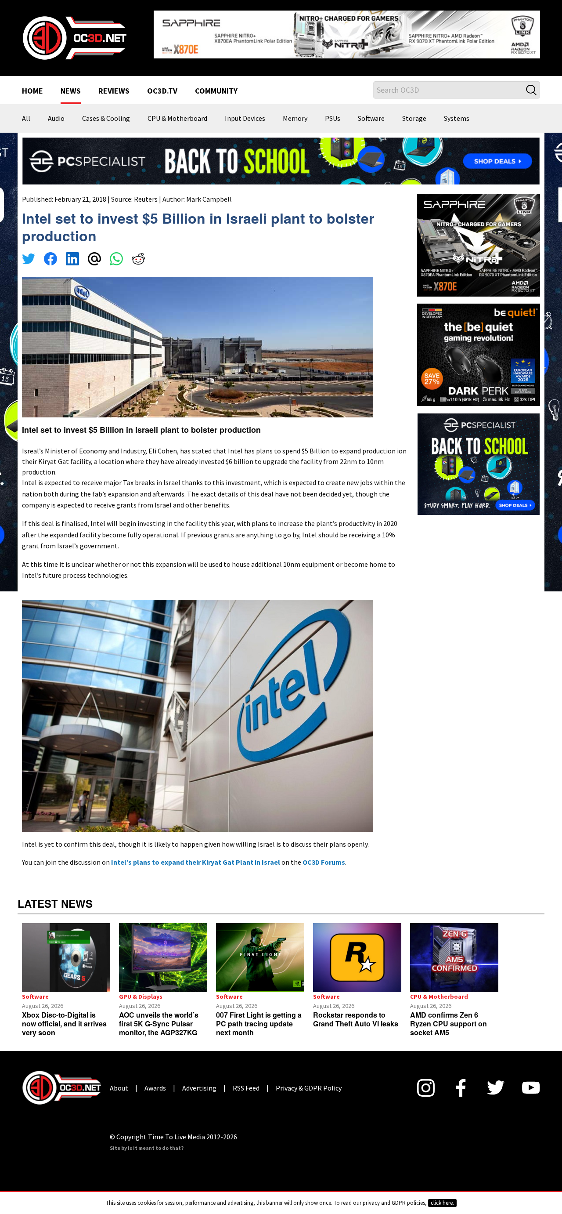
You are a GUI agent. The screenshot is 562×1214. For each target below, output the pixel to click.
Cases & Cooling (106, 119)
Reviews (114, 91)
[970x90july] (281, 160)
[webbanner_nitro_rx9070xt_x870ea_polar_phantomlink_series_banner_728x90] (347, 33)
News (71, 91)
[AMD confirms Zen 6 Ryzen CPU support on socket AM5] (454, 957)
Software (371, 119)
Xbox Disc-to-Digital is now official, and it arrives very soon (64, 1023)
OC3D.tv (162, 91)
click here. (442, 1203)
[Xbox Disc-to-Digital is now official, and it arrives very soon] (66, 957)
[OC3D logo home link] (74, 37)
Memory (295, 119)
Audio (56, 119)
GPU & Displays (140, 996)
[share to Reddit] (138, 260)
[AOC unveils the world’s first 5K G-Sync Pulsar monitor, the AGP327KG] (163, 957)
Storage (414, 119)
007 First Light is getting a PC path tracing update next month (259, 1023)
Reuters (146, 199)
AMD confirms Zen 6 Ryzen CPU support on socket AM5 (448, 1023)
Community (216, 91)
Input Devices (245, 119)
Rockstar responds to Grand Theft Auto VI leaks (355, 1019)
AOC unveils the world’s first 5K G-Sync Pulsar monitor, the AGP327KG (158, 1023)
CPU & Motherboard (177, 119)
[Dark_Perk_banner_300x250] (478, 353)
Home (32, 91)
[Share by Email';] (94, 260)
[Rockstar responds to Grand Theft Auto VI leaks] (357, 957)
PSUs (332, 119)
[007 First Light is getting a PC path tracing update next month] (260, 957)
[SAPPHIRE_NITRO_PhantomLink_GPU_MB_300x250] (478, 244)
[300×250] (478, 463)
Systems (456, 119)
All (26, 119)
